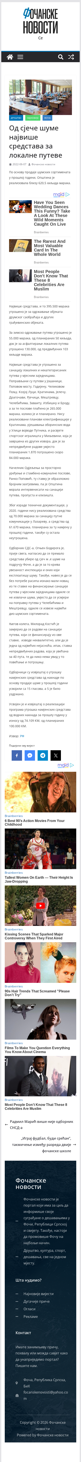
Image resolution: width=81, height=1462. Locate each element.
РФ (22, 736)
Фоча (47, 117)
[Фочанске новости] (10, 57)
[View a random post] (71, 57)
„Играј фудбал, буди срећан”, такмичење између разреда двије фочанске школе (41, 1144)
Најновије (33, 117)
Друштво (16, 117)
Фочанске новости (43, 164)
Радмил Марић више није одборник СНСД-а (41, 1124)
